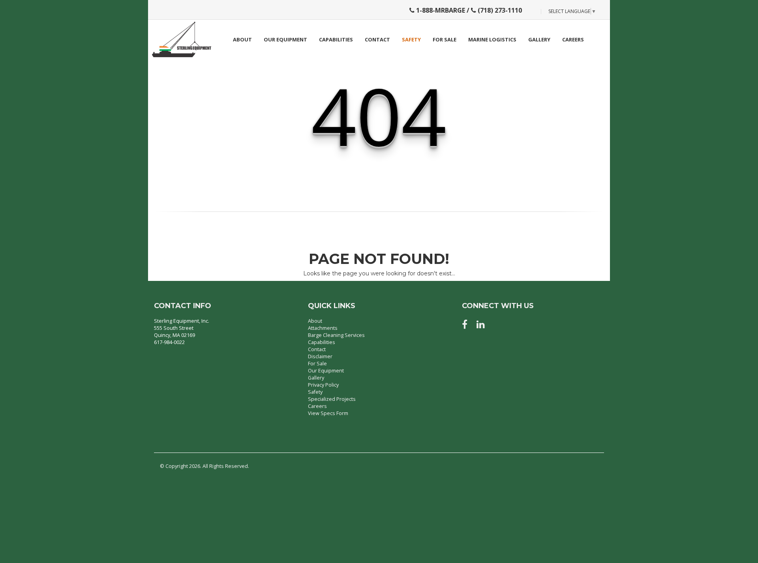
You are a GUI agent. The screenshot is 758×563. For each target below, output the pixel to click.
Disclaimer (320, 356)
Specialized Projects (332, 399)
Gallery (539, 39)
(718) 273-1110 (499, 10)
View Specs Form (328, 413)
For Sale (444, 39)
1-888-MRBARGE (440, 10)
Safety (411, 39)
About (242, 39)
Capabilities (336, 39)
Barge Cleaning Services (336, 335)
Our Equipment (285, 39)
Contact (377, 39)
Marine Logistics (492, 39)
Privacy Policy (323, 385)
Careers (573, 39)
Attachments (323, 328)
